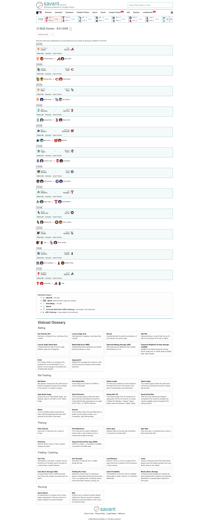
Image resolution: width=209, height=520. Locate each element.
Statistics (136, 12)
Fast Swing (50, 303)
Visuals (103, 12)
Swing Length (112, 381)
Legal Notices (112, 513)
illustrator (48, 12)
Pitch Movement (78, 429)
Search (94, 12)
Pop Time (41, 458)
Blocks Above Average (149, 471)
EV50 (40, 360)
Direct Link (40, 53)
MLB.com (121, 513)
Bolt (73, 493)
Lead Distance (112, 458)
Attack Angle (146, 381)
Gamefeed (58, 12)
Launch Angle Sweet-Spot (47, 344)
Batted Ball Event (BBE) (81, 344)
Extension (41, 442)
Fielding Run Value (79, 471)
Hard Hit (49, 298)
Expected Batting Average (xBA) (119, 344)
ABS (128, 12)
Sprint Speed (43, 493)
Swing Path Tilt (112, 394)
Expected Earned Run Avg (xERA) (84, 442)
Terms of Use (89, 513)
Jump (143, 458)
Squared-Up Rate (147, 394)
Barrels (109, 334)
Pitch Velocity (43, 429)
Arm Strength (77, 458)
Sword (48, 306)
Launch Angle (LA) (79, 334)
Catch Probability (113, 471)
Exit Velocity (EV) (44, 334)
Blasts (40, 409)
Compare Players (115, 12)
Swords (75, 409)
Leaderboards (149, 12)
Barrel (50, 301)
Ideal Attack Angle (44, 394)
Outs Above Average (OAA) (48, 471)
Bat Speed (41, 381)
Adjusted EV (76, 360)
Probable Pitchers (83, 12)
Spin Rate (144, 429)
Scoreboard (69, 12)
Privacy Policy (100, 513)
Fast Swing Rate (78, 381)
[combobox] (150, 5)
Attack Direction (78, 394)
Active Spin (111, 429)
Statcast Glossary (51, 322)
